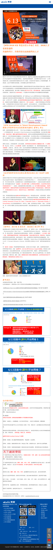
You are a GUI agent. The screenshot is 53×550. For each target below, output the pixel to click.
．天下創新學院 (43, 506)
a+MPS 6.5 (5, 106)
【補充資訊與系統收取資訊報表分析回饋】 (13, 304)
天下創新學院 (34, 76)
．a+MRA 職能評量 (7, 518)
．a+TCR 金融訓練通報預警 (9, 520)
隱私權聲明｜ (37, 546)
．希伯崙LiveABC (44, 510)
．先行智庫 (42, 516)
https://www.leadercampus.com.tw (14, 459)
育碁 (29, 76)
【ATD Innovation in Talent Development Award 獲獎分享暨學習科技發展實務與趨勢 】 (24, 291)
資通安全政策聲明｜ (44, 546)
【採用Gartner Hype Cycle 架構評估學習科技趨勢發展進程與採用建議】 (20, 288)
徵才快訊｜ (33, 546)
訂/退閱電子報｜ (27, 546)
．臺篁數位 (42, 512)
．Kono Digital (43, 508)
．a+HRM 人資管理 (7, 512)
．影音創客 (42, 514)
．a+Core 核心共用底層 (8, 508)
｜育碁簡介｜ (21, 546)
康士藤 (40, 76)
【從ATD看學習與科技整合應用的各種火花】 (14, 297)
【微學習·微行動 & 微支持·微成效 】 (11, 301)
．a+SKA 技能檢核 (7, 521)
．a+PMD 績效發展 (7, 516)
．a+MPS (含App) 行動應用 (9, 510)
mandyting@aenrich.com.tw (32, 496)
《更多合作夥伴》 (44, 517)
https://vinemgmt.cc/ (11, 412)
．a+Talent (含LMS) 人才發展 (9, 514)
